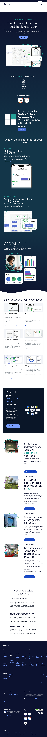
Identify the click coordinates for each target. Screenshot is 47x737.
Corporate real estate (31, 665)
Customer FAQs (38, 732)
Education (17, 659)
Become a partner (37, 661)
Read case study (29, 508)
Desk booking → (18, 325)
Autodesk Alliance (31, 661)
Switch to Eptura (11, 677)
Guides (42, 682)
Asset (11, 658)
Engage (11, 660)
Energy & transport (17, 663)
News (42, 658)
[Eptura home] (8, 4)
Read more (40, 1)
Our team (42, 656)
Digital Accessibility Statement (20, 734)
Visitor (11, 664)
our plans (21, 635)
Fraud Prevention (22, 732)
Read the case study (30, 471)
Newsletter (43, 665)
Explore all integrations (11, 426)
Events (42, 680)
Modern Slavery (31, 732)
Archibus (4, 676)
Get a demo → (7, 161)
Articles (42, 674)
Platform (5, 656)
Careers (42, 661)
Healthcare (24, 656)
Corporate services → (10, 352)
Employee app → (29, 326)
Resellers (31, 658)
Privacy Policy (14, 732)
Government (17, 665)
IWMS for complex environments (5, 666)
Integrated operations (5, 663)
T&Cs (36, 698)
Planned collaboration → (31, 352)
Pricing (42, 663)
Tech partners (37, 657)
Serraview (5, 678)
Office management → (10, 378)
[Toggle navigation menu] (42, 4)
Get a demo (23, 37)
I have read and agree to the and (34, 698)
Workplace (12, 662)
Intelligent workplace (5, 659)
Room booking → (9, 326)
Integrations (11, 674)
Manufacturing (25, 658)
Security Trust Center (8, 734)
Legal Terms (8, 732)
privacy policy (41, 698)
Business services (17, 657)
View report (22, 129)
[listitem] (9, 694)
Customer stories (43, 677)
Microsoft (32, 656)
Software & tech (24, 661)
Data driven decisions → (31, 378)
